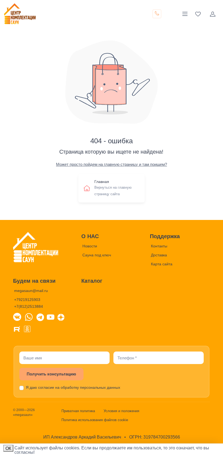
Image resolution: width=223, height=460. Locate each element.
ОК (8, 448)
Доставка (159, 255)
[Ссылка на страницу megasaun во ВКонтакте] (17, 316)
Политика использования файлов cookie (94, 420)
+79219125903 (27, 299)
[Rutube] (17, 328)
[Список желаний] (198, 14)
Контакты (159, 246)
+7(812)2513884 (28, 306)
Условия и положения (121, 411)
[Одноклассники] (27, 328)
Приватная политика (78, 411)
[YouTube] (50, 316)
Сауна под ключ (96, 255)
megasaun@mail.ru (31, 290)
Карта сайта (161, 264)
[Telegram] (40, 316)
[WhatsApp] (29, 316)
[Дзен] (61, 316)
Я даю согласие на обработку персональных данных (73, 387)
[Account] (212, 14)
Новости (89, 246)
